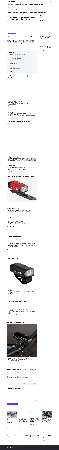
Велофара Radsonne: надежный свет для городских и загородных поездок (35, 420)
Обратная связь (18, 4)
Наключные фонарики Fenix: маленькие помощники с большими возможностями (44, 44)
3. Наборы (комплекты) (15, 62)
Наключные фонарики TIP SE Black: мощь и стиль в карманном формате (45, 40)
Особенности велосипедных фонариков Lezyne (18, 54)
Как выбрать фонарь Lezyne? (15, 68)
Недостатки (12, 57)
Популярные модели (13, 63)
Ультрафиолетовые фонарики (41, 9)
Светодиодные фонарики (30, 9)
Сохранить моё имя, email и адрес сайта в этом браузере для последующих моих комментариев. (21, 401)
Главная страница (11, 4)
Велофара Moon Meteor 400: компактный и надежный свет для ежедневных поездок (12, 437)
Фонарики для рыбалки (32, 12)
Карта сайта (24, 4)
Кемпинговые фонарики (35, 7)
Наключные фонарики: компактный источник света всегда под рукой (44, 50)
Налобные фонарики (11, 9)
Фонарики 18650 (15, 12)
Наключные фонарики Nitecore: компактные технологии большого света (45, 47)
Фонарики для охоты (23, 12)
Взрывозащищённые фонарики (13, 7)
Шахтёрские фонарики (42, 12)
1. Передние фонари (15, 59)
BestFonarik (11, 1)
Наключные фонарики (44, 7)
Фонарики (9, 12)
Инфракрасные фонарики (24, 7)
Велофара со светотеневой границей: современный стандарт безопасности (46, 420)
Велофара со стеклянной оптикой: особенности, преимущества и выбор (23, 420)
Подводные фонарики (20, 9)
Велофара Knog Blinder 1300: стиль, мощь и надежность (34, 436)
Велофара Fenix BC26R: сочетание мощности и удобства (46, 436)
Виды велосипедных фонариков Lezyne (17, 58)
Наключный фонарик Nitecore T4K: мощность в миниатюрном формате (45, 37)
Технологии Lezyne (13, 67)
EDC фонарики (30, 4)
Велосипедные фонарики (39, 4)
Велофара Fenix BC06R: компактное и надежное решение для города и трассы (23, 437)
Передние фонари (15, 64)
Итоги (11, 71)
